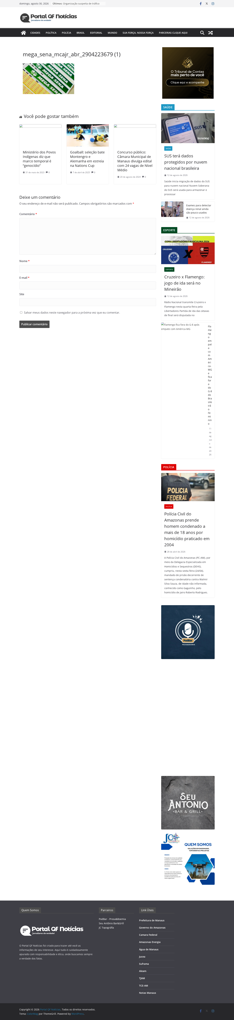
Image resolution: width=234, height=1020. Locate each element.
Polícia (66, 32)
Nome (24, 261)
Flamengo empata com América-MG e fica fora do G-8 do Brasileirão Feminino (210, 375)
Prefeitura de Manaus (151, 920)
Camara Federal (148, 934)
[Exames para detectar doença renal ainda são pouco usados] (172, 211)
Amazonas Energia (150, 942)
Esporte (169, 269)
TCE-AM (143, 985)
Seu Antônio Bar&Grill (111, 923)
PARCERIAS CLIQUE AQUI (173, 32)
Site (21, 294)
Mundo (112, 32)
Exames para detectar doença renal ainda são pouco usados (198, 209)
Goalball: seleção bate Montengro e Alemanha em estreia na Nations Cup (87, 159)
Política (51, 32)
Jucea (142, 956)
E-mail (24, 278)
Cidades (35, 32)
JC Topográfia (106, 927)
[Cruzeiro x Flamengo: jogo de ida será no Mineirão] (188, 250)
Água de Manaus (148, 949)
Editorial (96, 32)
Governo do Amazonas (152, 927)
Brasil (81, 32)
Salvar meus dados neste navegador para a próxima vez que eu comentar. (72, 312)
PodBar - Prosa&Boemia (112, 919)
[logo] (51, 919)
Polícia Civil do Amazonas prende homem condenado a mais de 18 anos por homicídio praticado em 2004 (187, 529)
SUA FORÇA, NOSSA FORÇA (138, 32)
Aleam (142, 971)
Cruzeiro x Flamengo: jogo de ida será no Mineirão (184, 283)
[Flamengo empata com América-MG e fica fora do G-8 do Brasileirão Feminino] (183, 390)
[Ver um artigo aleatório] (210, 33)
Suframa (144, 963)
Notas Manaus (147, 992)
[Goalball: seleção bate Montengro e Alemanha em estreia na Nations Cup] (88, 127)
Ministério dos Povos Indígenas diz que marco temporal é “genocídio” (39, 159)
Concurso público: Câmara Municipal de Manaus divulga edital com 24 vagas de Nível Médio (134, 161)
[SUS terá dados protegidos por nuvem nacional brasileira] (188, 128)
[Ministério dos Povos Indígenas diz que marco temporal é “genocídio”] (40, 127)
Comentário (28, 214)
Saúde (168, 148)
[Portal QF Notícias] (23, 33)
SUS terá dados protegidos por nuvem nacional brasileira (185, 162)
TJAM (142, 978)
